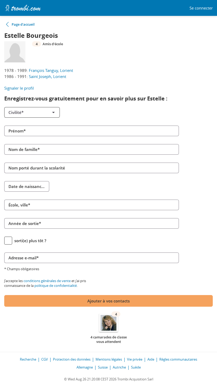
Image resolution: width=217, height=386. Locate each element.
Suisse (103, 367)
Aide (150, 359)
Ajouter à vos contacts (108, 301)
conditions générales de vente (47, 280)
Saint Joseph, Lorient (47, 76)
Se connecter (201, 8)
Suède (136, 367)
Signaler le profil (19, 88)
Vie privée (134, 359)
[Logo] (22, 8)
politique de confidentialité (55, 285)
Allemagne (84, 367)
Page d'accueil (23, 24)
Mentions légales (109, 359)
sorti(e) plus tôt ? (30, 240)
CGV (44, 359)
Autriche (119, 367)
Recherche (28, 359)
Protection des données (72, 359)
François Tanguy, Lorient (51, 70)
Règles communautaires (178, 359)
